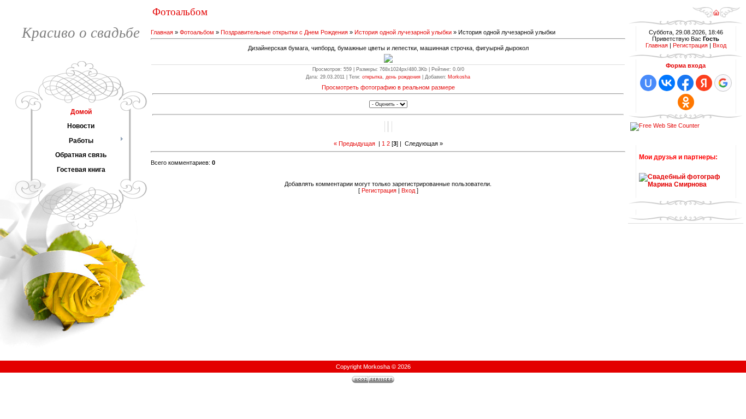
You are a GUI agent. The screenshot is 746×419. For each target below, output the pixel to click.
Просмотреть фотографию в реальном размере (388, 87)
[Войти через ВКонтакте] (667, 83)
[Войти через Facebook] (685, 83)
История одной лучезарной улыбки (403, 32)
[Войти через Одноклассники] (686, 102)
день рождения (403, 77)
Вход (408, 190)
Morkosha (459, 77)
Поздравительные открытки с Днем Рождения (284, 32)
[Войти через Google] (723, 83)
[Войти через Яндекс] (704, 83)
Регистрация (379, 190)
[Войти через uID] (648, 83)
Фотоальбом (197, 32)
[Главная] (716, 16)
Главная (162, 32)
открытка (372, 77)
